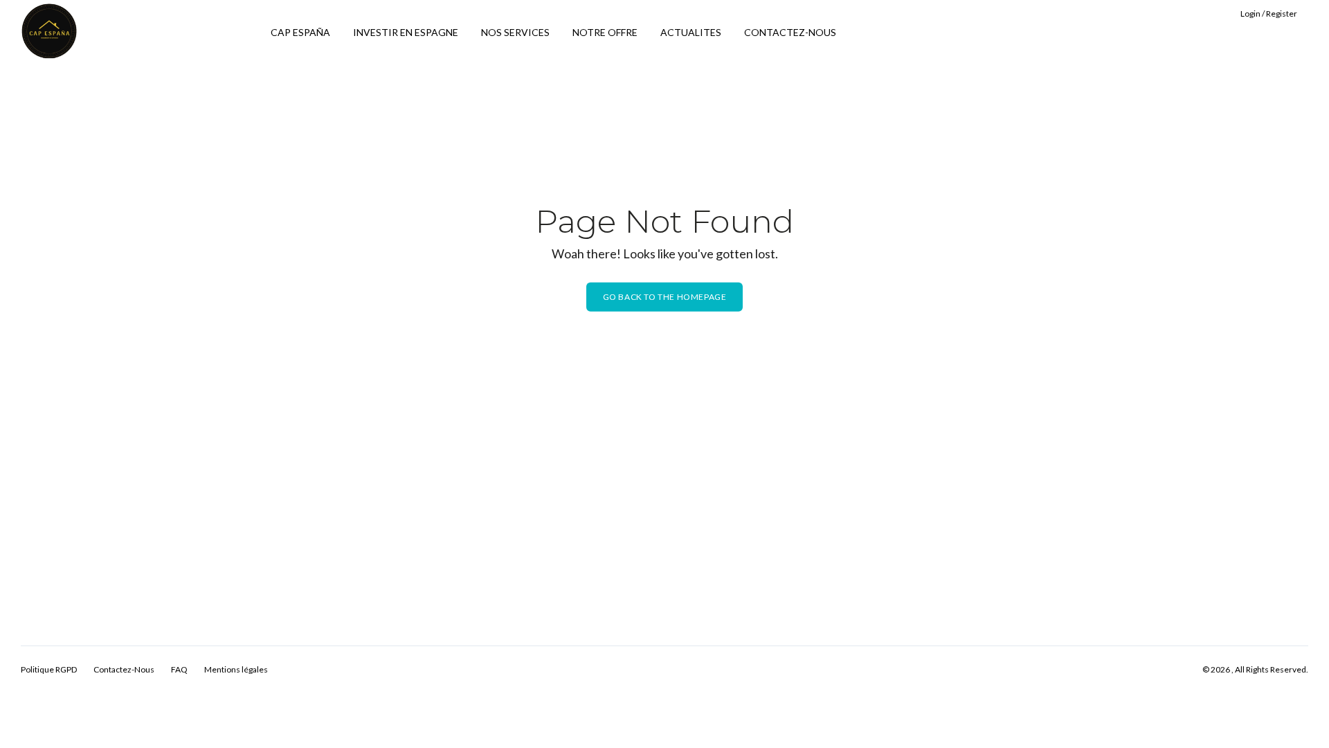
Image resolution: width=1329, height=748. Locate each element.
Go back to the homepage (665, 297)
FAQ (179, 669)
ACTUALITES (690, 32)
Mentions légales (236, 669)
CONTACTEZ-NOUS (790, 32)
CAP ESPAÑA (300, 32)
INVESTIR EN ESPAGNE (405, 32)
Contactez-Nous (123, 669)
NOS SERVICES (515, 32)
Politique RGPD (49, 669)
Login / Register (1268, 13)
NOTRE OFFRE (605, 32)
